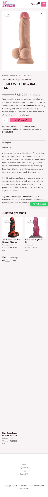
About (24, 464)
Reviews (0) (6, 147)
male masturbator (12, 129)
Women (11, 76)
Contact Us (24, 474)
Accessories (6, 79)
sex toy (31, 129)
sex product (24, 129)
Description (6, 142)
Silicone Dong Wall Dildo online (19, 196)
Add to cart (21, 120)
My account (24, 467)
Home (4, 76)
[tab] (24, 142)
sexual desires (28, 105)
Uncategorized (18, 79)
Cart (24, 471)
